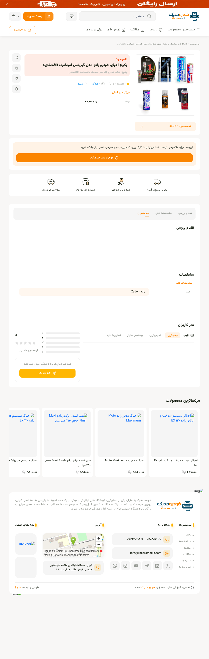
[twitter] (168, 565)
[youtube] (136, 565)
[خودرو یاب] (71, 16)
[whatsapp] (115, 565)
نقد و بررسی (185, 213)
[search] (148, 16)
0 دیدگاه (95, 84)
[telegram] (146, 565)
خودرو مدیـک (148, 587)
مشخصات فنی (164, 213)
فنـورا (18, 587)
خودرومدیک (195, 44)
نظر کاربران (143, 213)
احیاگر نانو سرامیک (178, 44)
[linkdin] (157, 565)
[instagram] (125, 565)
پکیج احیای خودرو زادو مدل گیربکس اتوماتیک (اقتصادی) (142, 44)
